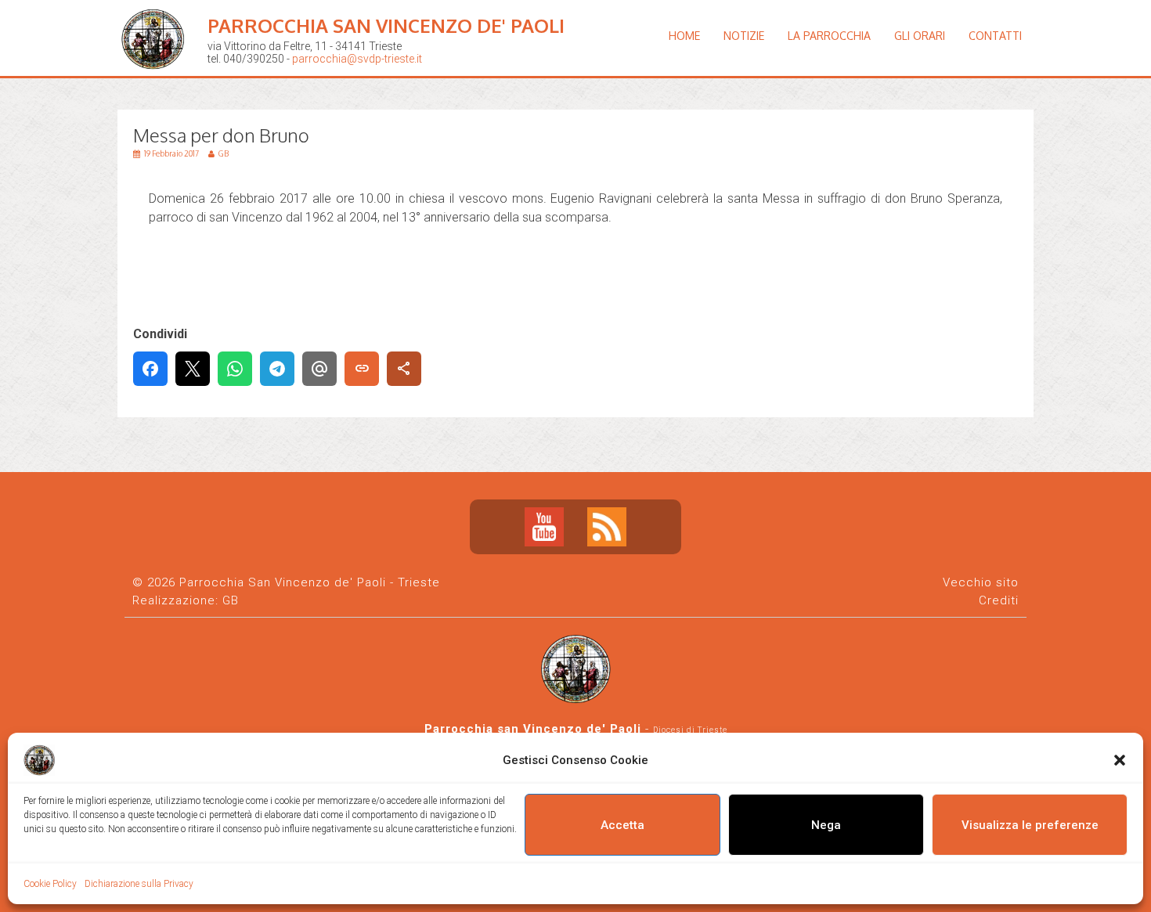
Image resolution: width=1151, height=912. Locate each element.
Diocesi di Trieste (690, 730)
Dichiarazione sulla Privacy (139, 883)
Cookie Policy (50, 883)
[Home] (156, 81)
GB (230, 600)
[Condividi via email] (319, 368)
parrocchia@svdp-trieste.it (357, 58)
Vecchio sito (981, 582)
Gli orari (919, 35)
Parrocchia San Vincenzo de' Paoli (386, 25)
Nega (826, 825)
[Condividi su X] (192, 368)
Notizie (743, 35)
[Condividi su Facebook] (150, 368)
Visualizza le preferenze (1030, 825)
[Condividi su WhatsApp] (235, 368)
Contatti (995, 35)
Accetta (622, 825)
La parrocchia (829, 35)
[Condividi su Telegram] (277, 368)
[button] (1120, 760)
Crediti (999, 600)
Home (684, 35)
